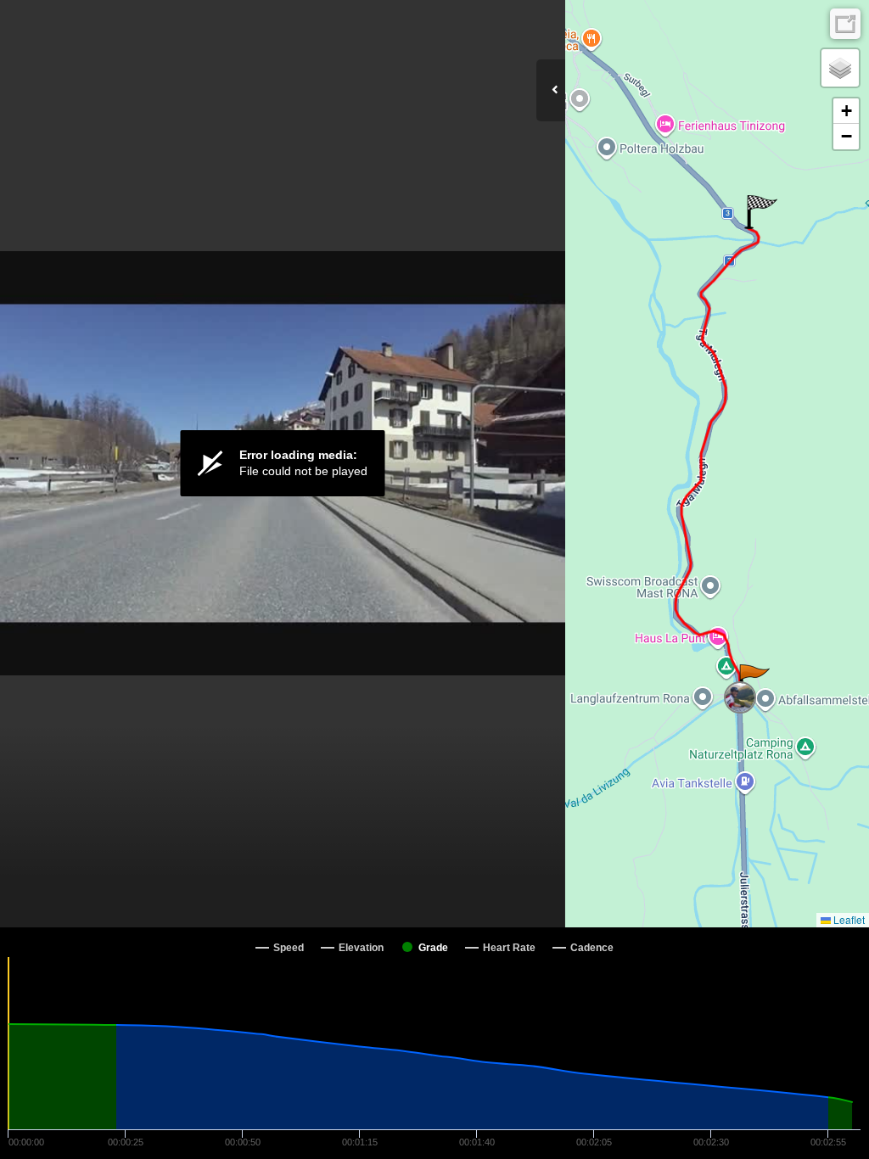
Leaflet (848, 919)
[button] (753, 681)
